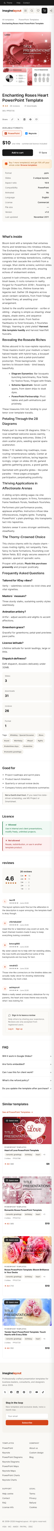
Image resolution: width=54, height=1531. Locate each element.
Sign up (19, 1029)
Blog (31, 1457)
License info (8, 1507)
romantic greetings (13, 1154)
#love (41, 735)
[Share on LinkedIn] (24, 119)
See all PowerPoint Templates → (17, 1112)
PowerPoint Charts (11, 1475)
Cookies (33, 1507)
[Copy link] (12, 119)
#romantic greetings (12, 752)
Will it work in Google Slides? (17, 1056)
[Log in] (51, 10)
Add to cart (17, 152)
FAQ (4, 1502)
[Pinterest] (23, 1392)
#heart (30, 741)
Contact (26, 3)
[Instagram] (30, 1392)
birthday (28, 1154)
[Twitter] (4, 1392)
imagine (11, 10)
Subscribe (27, 1422)
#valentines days (11, 746)
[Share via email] (36, 119)
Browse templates (29, 165)
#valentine (27, 746)
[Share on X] (18, 119)
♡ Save (43, 152)
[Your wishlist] (38, 10)
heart (38, 1154)
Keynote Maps (9, 1471)
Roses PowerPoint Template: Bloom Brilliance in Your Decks (26, 1270)
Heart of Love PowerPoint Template (21, 1150)
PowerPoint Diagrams (12, 1457)
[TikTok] (43, 1392)
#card (6, 741)
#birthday (18, 741)
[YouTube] (36, 1392)
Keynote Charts (9, 1480)
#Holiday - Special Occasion (22, 735)
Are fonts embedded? (13, 1064)
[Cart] (44, 10)
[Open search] (32, 10)
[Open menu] (25, 10)
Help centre (7, 1493)
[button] (27, 59)
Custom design (36, 1452)
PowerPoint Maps (10, 1466)
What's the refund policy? (15, 1080)
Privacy (32, 1498)
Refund (32, 1502)
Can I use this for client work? (17, 1072)
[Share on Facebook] (30, 119)
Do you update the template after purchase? (25, 1088)
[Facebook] (11, 1392)
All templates (8, 19)
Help (18, 3)
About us (33, 1448)
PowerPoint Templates (29, 19)
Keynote (31, 133)
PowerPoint (7, 1448)
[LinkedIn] (17, 1392)
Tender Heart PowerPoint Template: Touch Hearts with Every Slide (25, 1333)
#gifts (40, 741)
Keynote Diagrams (10, 1461)
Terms (32, 1493)
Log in (11, 1029)
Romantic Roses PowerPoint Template (23, 1210)
